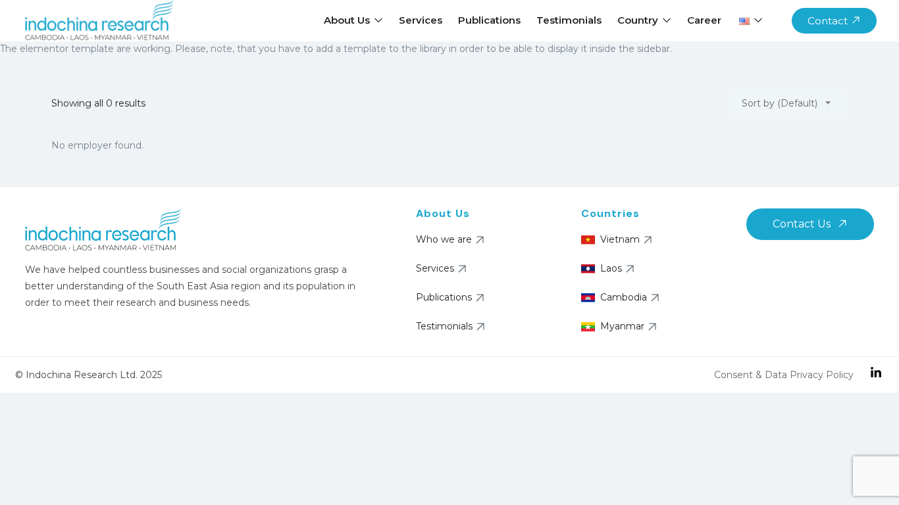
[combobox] (788, 103)
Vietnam (620, 239)
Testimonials (569, 20)
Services (420, 20)
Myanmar (622, 326)
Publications (489, 20)
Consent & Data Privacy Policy (784, 375)
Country (639, 20)
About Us (348, 20)
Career (704, 20)
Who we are (444, 239)
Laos (611, 268)
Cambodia (623, 297)
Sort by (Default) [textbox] (779, 103)
